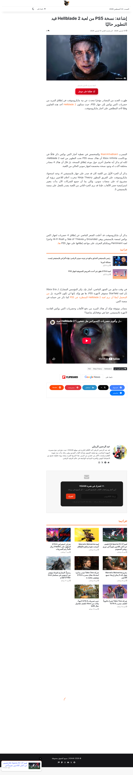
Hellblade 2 (70, 104)
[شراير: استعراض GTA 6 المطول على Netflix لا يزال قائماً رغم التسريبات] (58, 535)
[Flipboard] (70, 377)
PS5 (89, 369)
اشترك (70, 496)
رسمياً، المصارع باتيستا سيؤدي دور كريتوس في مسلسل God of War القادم (59, 575)
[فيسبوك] (105, 462)
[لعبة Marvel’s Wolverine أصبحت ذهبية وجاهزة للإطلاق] (87, 535)
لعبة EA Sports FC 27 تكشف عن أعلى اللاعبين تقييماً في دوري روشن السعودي (115, 546)
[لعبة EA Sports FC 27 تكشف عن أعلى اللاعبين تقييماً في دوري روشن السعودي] (115, 535)
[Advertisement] (86, 132)
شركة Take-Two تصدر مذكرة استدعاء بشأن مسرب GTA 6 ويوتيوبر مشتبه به (87, 575)
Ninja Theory (97, 369)
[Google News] (92, 377)
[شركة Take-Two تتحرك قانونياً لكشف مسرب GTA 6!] (115, 591)
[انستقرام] (99, 462)
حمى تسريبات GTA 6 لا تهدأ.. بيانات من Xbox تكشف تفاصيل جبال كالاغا (87, 603)
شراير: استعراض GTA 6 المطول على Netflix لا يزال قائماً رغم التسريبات (60, 546)
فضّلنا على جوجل (85, 91)
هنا (59, 243)
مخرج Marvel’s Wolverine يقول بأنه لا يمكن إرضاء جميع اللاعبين (116, 575)
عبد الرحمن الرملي (101, 446)
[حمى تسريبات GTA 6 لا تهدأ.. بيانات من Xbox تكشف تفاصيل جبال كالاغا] (87, 591)
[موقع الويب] (108, 462)
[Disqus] (86, 652)
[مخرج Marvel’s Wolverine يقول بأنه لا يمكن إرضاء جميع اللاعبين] (115, 563)
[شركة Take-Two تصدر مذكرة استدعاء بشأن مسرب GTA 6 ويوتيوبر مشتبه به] (87, 563)
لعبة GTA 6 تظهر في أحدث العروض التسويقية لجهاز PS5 (89, 271)
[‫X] (102, 462)
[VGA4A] (66, 3)
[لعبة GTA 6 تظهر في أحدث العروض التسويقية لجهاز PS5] (120, 274)
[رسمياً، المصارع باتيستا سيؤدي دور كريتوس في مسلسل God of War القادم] (58, 563)
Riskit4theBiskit (109, 154)
